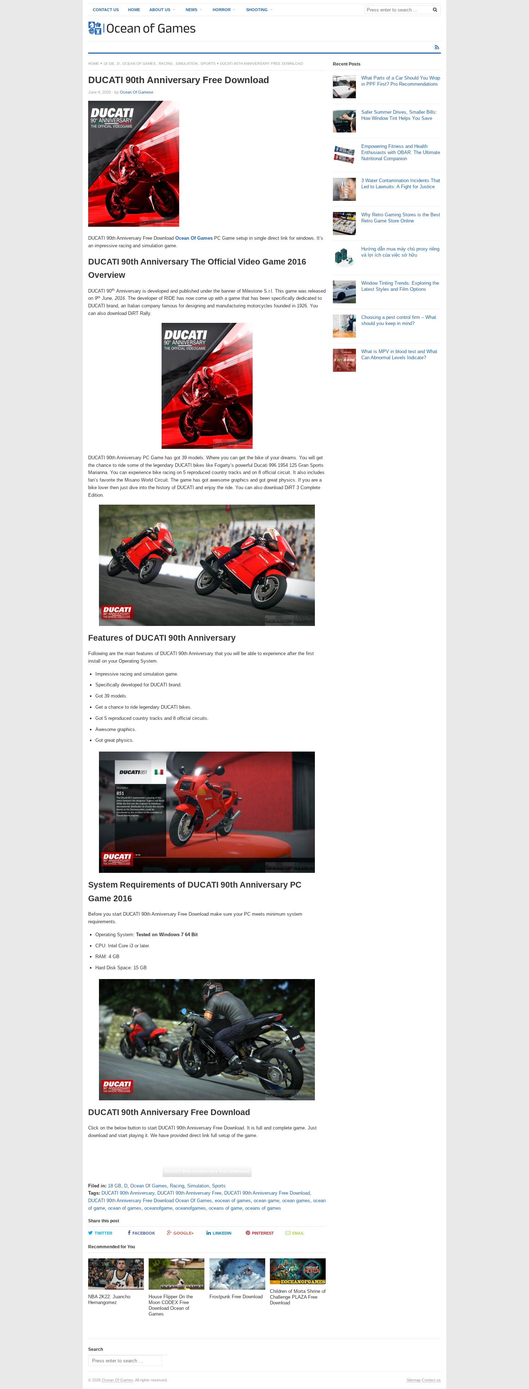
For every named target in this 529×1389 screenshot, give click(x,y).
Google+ (183, 1233)
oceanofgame (158, 1208)
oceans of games (263, 1208)
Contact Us (106, 10)
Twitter (103, 1233)
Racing (166, 64)
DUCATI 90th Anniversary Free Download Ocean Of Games (150, 1200)
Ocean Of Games (139, 64)
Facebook (143, 1233)
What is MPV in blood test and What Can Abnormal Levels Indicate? (399, 354)
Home (134, 10)
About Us (159, 10)
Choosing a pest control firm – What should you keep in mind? (398, 320)
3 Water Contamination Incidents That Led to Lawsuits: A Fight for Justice (400, 183)
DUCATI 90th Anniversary (127, 1193)
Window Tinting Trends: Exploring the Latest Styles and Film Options (400, 286)
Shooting (257, 10)
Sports (208, 64)
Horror (222, 10)
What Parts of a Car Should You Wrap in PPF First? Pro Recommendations (400, 81)
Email (298, 1233)
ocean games (296, 1200)
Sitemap (414, 1380)
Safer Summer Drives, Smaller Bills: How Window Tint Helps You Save (399, 115)
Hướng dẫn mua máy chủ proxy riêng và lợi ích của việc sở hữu (400, 252)
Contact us (431, 1380)
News (191, 10)
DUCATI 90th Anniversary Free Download (207, 1171)
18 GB (108, 64)
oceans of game (225, 1208)
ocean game (266, 1200)
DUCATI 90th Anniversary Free (189, 1193)
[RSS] (437, 47)
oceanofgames (190, 1208)
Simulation (187, 64)
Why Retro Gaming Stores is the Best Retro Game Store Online (400, 218)
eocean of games (233, 1200)
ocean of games (124, 1208)
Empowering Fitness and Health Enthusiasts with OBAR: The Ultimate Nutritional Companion (400, 152)
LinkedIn (222, 1233)
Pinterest (263, 1233)
